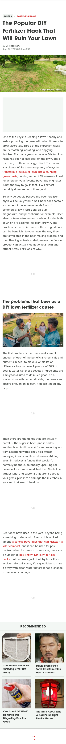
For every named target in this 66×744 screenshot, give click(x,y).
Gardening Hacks (26, 16)
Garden (8, 16)
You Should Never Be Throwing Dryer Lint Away (16, 669)
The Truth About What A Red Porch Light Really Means (49, 715)
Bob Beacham (13, 46)
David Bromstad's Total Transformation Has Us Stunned (48, 669)
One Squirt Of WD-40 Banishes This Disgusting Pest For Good (15, 717)
